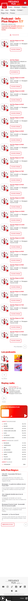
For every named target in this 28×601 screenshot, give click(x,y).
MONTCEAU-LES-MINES (15, 437)
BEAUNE (15, 426)
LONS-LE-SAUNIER (15, 452)
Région (24, 7)
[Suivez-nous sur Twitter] (20, 586)
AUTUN (15, 424)
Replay (12, 10)
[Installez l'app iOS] (12, 590)
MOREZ (15, 454)
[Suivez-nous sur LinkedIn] (24, 586)
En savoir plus (14, 72)
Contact (19, 10)
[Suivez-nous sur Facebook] (16, 586)
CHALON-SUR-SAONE (15, 428)
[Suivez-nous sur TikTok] (12, 586)
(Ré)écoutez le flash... (7, 524)
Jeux (7, 10)
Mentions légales (13, 594)
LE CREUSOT (15, 435)
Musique (17, 7)
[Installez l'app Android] (16, 590)
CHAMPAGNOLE (15, 445)
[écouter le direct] (25, 415)
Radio (10, 7)
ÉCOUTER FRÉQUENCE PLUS (10, 407)
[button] (2, 598)
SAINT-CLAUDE (15, 459)
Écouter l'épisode (15, 86)
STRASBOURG (15, 464)
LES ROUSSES (15, 449)
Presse (12, 13)
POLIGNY (15, 456)
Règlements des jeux (20, 594)
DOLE (15, 447)
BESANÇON (15, 443)
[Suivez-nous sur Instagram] (7, 586)
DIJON (15, 433)
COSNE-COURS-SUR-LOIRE (15, 430)
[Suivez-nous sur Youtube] (3, 586)
